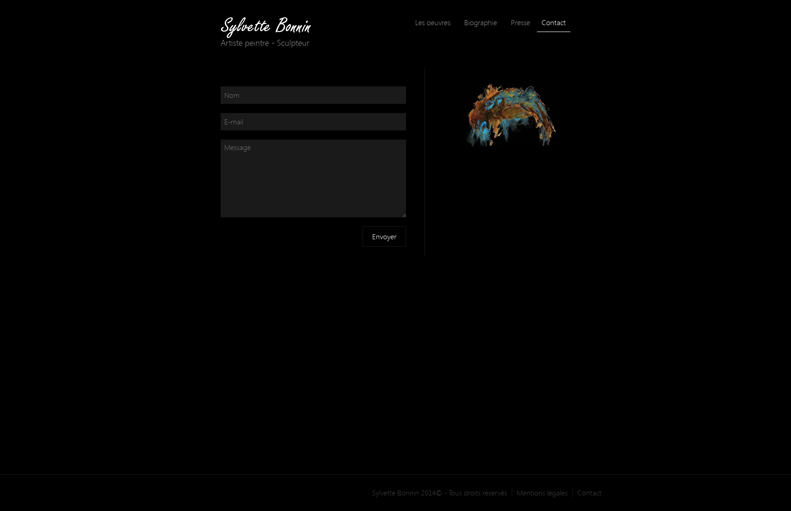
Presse (520, 22)
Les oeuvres (432, 22)
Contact (554, 22)
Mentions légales (542, 493)
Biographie (480, 22)
